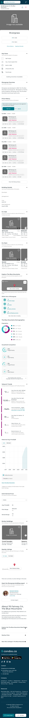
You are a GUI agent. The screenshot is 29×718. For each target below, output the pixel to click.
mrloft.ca (10, 680)
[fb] (5, 662)
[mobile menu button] (27, 2)
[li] (10, 662)
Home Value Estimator (21, 693)
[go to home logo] (9, 651)
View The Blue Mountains (8, 482)
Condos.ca (3, 654)
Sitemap (11, 683)
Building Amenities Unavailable (14, 76)
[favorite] (18, 219)
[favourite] (25, 7)
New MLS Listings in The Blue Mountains (13, 641)
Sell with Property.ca (15, 691)
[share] (22, 7)
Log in (19, 108)
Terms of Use (4, 683)
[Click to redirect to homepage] (2, 2)
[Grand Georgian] (19, 527)
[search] (12, 2)
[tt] (2, 662)
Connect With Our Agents (8, 693)
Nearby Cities (6, 635)
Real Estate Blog (5, 691)
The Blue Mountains (5, 8)
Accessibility (14, 682)
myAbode (11, 654)
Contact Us (25, 691)
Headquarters (17, 680)
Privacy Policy (22, 682)
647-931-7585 (12, 595)
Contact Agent (14, 600)
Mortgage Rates (17, 694)
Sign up (8, 108)
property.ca (4, 680)
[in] (7, 662)
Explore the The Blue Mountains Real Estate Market (14, 628)
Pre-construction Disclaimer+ (14, 707)
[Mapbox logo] (5, 569)
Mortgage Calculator (7, 694)
